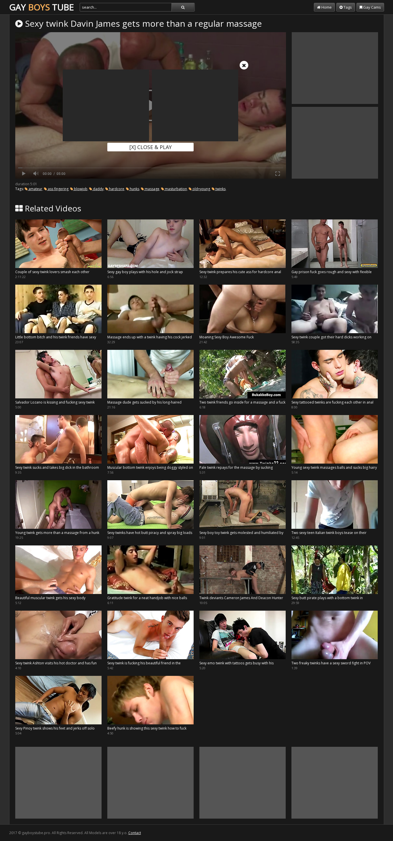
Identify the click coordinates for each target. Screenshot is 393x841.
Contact (134, 832)
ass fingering (57, 188)
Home (326, 7)
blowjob (80, 188)
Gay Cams (371, 7)
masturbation (175, 188)
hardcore (116, 188)
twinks (220, 188)
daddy (98, 188)
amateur (35, 188)
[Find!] (182, 7)
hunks (134, 188)
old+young (201, 188)
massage (151, 188)
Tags (347, 7)
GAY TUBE (41, 7)
